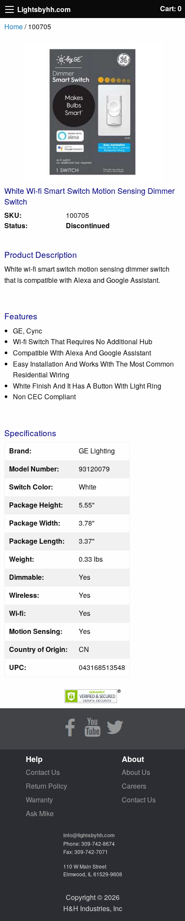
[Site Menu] (9, 9)
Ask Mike (40, 813)
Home (13, 26)
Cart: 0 (171, 8)
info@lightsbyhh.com (89, 835)
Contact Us (43, 772)
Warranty (39, 800)
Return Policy (46, 786)
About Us (136, 772)
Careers (134, 786)
